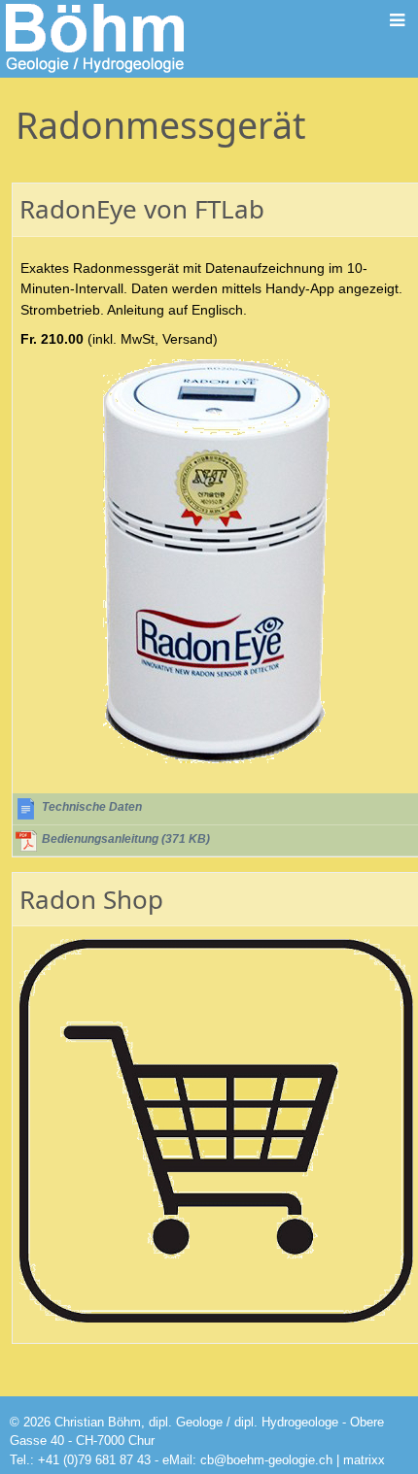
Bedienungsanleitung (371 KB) (126, 839)
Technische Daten (92, 807)
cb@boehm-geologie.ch (266, 1460)
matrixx (364, 1460)
